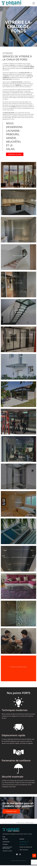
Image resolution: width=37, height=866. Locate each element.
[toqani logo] (12, 3)
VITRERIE (5, 844)
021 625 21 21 (23, 844)
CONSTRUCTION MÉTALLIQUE (7, 847)
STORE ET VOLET (7, 851)
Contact (21, 839)
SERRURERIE (6, 842)
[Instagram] (20, 854)
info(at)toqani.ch (24, 842)
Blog (4, 836)
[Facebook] (16, 854)
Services (5, 839)
